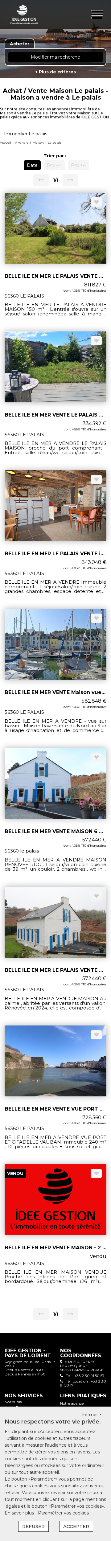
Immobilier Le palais (25, 134)
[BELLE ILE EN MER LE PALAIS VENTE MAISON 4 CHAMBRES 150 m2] (55, 228)
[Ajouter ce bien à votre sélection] (96, 202)
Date (32, 165)
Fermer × (92, 1414)
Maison (38, 143)
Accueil (5, 143)
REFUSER (33, 1526)
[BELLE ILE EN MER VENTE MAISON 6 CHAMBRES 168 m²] (55, 783)
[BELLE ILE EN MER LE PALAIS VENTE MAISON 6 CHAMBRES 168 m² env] (55, 921)
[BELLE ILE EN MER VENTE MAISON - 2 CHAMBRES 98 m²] (55, 1199)
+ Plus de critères (55, 72)
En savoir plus (20, 1513)
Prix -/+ (54, 165)
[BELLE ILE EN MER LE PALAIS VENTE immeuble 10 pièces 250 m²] (55, 505)
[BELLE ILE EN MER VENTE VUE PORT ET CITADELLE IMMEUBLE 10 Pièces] (55, 1060)
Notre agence (72, 1403)
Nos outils (13, 1401)
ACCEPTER (76, 1526)
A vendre (22, 143)
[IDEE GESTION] (24, 14)
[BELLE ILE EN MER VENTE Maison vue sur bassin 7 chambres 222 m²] (55, 644)
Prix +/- (78, 165)
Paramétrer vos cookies (63, 1513)
